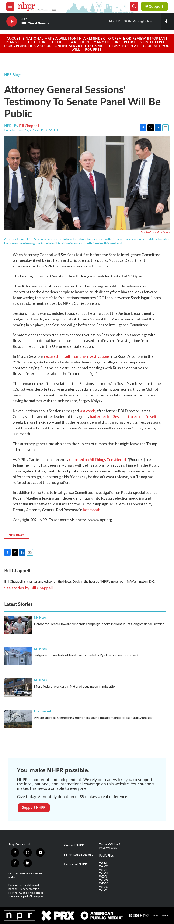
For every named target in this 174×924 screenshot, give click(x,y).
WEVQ (103, 886)
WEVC (103, 866)
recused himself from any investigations (77, 356)
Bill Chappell (29, 125)
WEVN (103, 880)
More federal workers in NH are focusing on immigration (75, 686)
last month (91, 509)
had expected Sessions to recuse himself (123, 416)
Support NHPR (33, 807)
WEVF (103, 869)
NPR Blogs (12, 74)
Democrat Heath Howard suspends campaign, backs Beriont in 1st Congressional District (99, 624)
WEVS (103, 890)
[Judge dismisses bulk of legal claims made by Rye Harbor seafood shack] (18, 656)
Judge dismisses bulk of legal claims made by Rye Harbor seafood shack (86, 655)
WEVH (103, 873)
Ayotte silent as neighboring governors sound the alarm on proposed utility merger (93, 717)
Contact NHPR (74, 845)
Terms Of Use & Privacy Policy (110, 846)
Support (156, 6)
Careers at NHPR (75, 864)
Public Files (106, 855)
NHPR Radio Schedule (78, 854)
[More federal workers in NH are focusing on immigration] (18, 687)
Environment (42, 711)
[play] (11, 21)
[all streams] (167, 21)
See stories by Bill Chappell (28, 588)
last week (87, 410)
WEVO (103, 883)
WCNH (103, 863)
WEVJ (103, 876)
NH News (40, 617)
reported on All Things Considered (97, 459)
